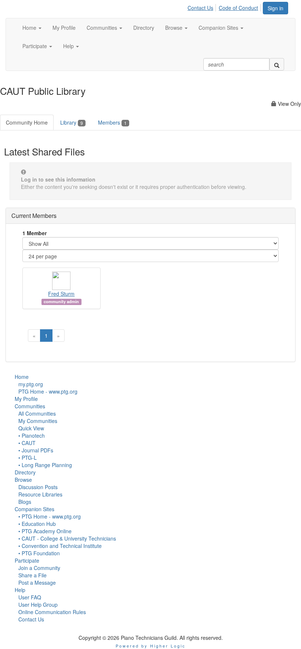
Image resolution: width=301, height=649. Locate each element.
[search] (276, 64)
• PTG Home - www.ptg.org (49, 516)
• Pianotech (31, 435)
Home (22, 376)
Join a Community (39, 567)
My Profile (26, 398)
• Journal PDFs (35, 450)
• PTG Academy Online (45, 531)
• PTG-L (27, 457)
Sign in (275, 8)
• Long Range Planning (45, 465)
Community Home (27, 122)
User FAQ (29, 597)
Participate (27, 560)
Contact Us (200, 7)
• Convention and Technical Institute (60, 545)
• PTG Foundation (39, 553)
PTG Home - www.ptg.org (47, 391)
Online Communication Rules (52, 612)
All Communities (37, 413)
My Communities (37, 420)
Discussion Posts (38, 487)
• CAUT (27, 443)
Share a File (32, 575)
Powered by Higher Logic (151, 646)
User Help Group (38, 604)
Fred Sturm (61, 293)
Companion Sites (34, 509)
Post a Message (37, 582)
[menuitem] (202, 6)
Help (20, 590)
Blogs (24, 501)
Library (71, 122)
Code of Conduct (238, 7)
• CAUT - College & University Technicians (67, 538)
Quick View (31, 428)
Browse (23, 479)
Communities (30, 406)
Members (112, 122)
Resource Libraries (40, 494)
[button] (32, 27)
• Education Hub (37, 523)
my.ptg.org (30, 384)
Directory (25, 472)
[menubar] (225, 6)
